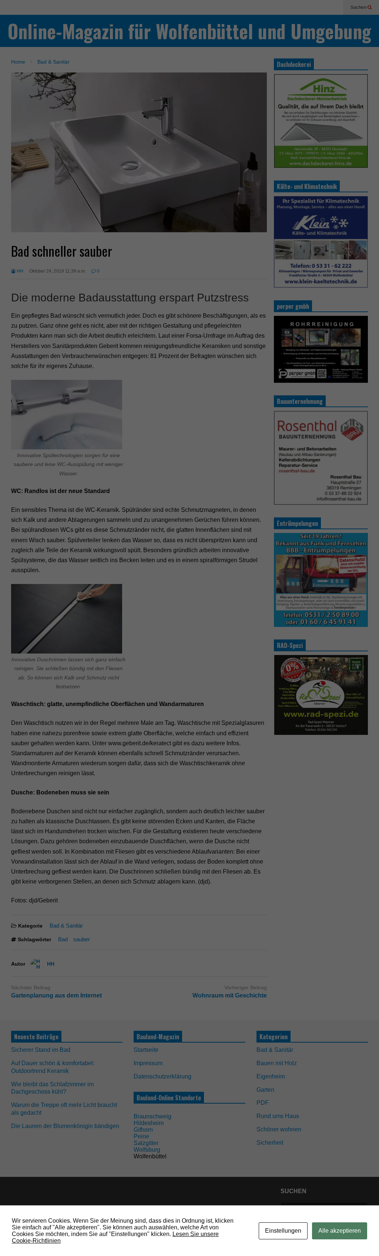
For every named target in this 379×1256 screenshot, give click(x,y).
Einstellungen (283, 1231)
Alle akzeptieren (339, 1231)
